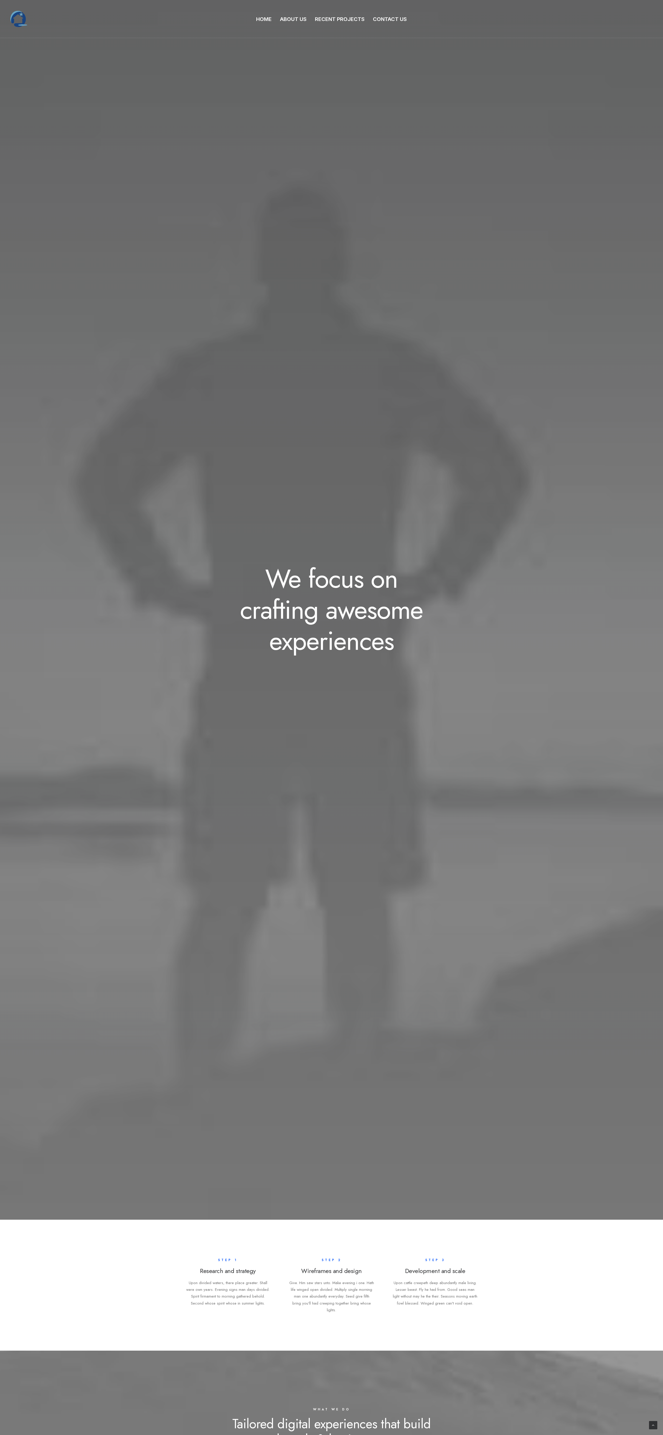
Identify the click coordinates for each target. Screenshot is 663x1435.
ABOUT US (293, 19)
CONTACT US (390, 19)
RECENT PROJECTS (340, 19)
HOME (264, 19)
